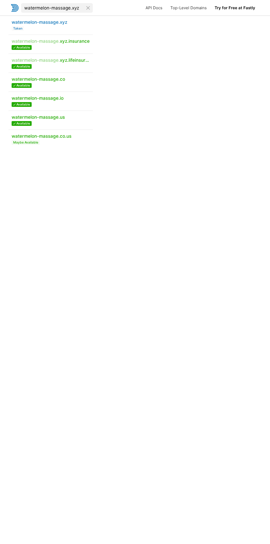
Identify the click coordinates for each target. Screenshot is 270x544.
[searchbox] (57, 8)
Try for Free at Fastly (235, 7)
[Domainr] (15, 8)
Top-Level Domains (188, 7)
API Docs (154, 7)
